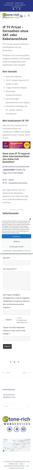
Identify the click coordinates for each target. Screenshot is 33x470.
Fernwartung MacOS (19, 5)
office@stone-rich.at (9, 397)
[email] (13, 9)
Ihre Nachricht (9, 269)
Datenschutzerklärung (18, 250)
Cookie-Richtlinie (7, 250)
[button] (30, 219)
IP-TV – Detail (8, 180)
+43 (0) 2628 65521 (9, 395)
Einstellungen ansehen (16, 246)
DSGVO (8, 320)
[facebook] (16, 9)
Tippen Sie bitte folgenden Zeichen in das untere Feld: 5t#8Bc (14, 330)
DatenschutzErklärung (14, 466)
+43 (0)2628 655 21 (16, 7)
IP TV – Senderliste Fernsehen (15, 183)
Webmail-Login (19, 3)
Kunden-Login (10, 3)
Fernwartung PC (8, 5)
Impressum (27, 250)
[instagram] (19, 9)
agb (21, 464)
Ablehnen (16, 241)
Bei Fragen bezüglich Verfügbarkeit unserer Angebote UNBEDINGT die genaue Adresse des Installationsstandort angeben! (16, 301)
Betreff (6, 258)
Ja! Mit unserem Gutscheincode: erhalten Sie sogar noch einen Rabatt (16, 169)
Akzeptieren (16, 236)
